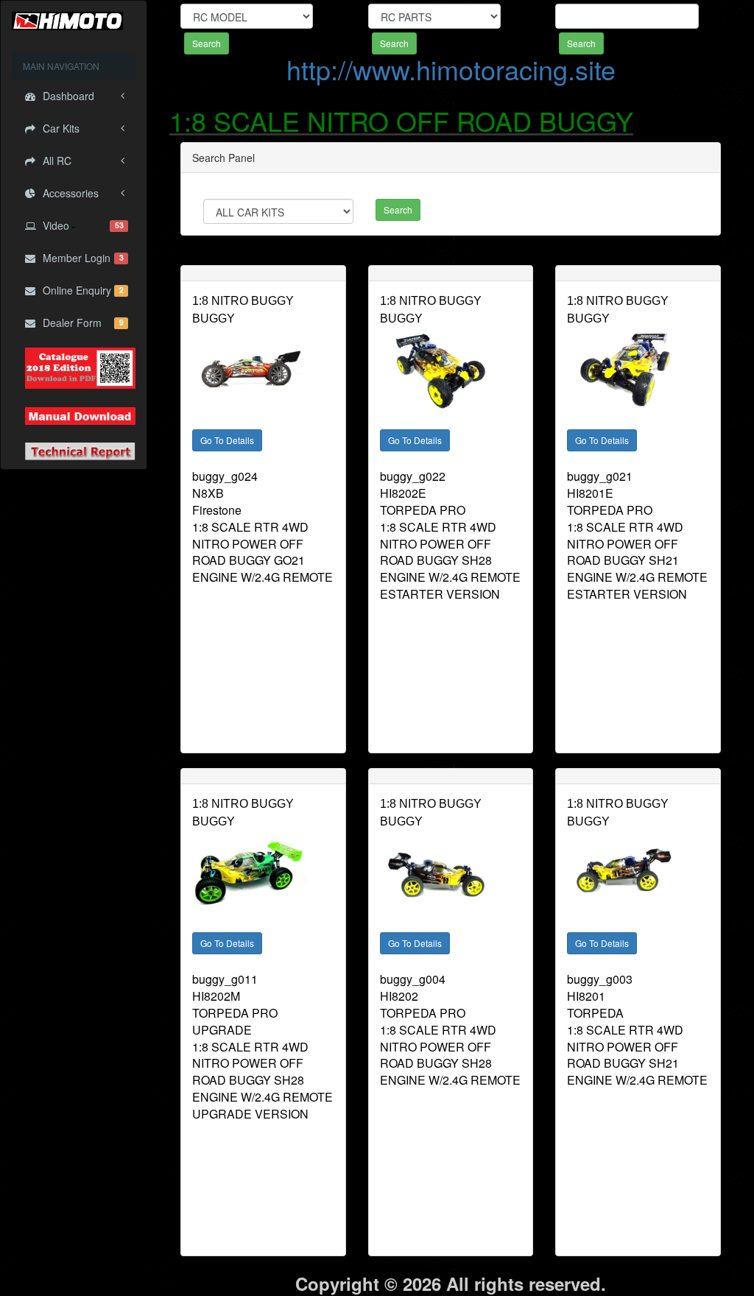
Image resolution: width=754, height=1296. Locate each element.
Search (206, 43)
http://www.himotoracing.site (451, 69)
